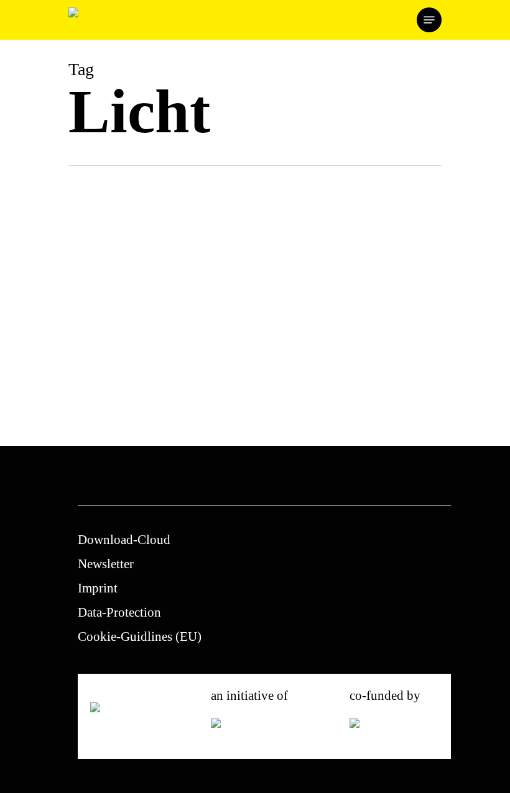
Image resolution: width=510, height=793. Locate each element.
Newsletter (106, 563)
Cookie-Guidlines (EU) (140, 636)
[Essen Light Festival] (157, 355)
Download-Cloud (124, 539)
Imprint (98, 588)
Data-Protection (119, 612)
